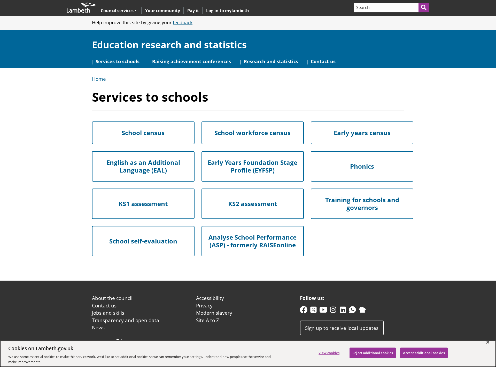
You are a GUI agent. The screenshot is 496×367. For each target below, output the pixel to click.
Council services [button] (117, 10)
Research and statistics (271, 61)
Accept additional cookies (424, 352)
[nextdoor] (362, 310)
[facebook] (303, 310)
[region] (248, 353)
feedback (182, 22)
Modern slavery (214, 312)
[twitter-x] (313, 310)
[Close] (487, 342)
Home (99, 79)
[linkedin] (343, 310)
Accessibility (210, 298)
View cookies (329, 352)
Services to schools (118, 61)
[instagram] (333, 310)
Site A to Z (207, 320)
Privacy (204, 305)
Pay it (193, 10)
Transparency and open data (125, 320)
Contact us (323, 61)
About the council (112, 298)
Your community (162, 10)
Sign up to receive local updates (341, 327)
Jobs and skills (108, 312)
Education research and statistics (169, 44)
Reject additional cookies (372, 352)
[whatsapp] (352, 310)
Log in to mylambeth (227, 10)
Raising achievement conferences (191, 61)
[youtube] (323, 310)
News (98, 327)
